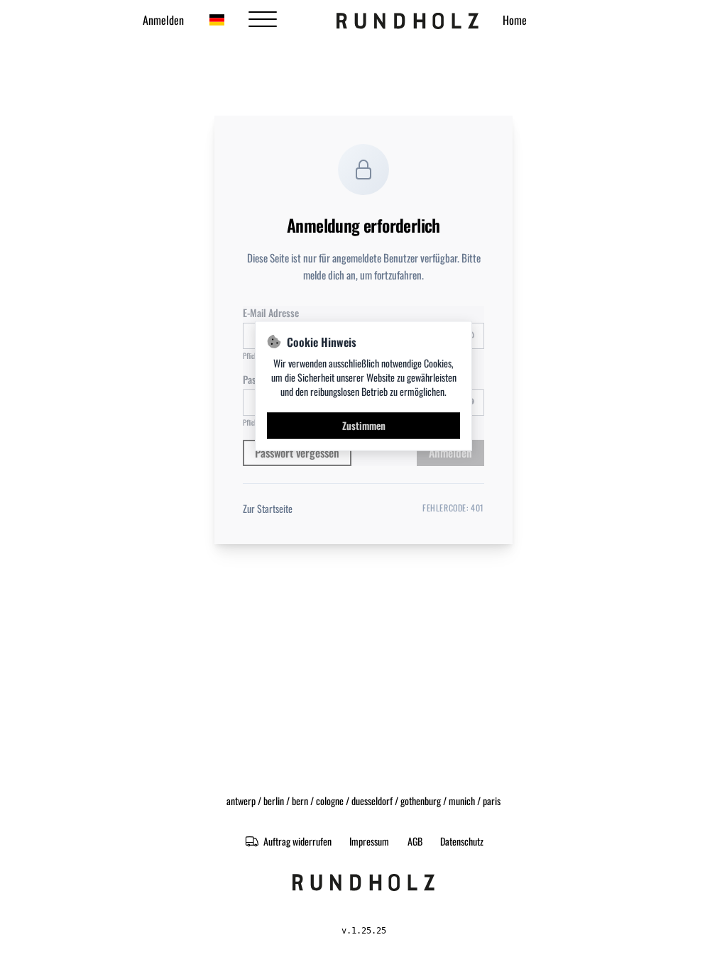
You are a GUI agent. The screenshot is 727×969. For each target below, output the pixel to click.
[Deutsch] (217, 20)
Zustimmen (364, 425)
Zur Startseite (268, 508)
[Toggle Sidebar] (262, 19)
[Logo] (408, 20)
